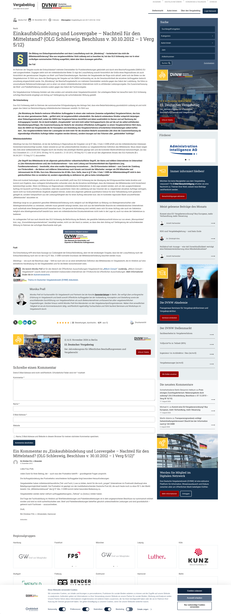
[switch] (85, 609)
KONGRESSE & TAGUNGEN (196, 2)
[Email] (34, 322)
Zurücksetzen (209, 63)
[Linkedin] (25, 322)
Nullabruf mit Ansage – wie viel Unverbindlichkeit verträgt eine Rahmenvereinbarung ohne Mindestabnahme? (187, 247)
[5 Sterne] (68, 323)
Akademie (157, 2)
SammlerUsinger (102, 294)
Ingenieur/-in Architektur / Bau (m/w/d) (178, 353)
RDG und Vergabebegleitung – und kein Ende (180, 231)
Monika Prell (22, 20)
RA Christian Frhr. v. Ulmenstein (31, 461)
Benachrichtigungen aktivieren (173, 196)
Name (16, 404)
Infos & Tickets (143, 352)
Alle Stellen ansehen (169, 374)
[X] (15, 322)
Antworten (23, 519)
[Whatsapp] (20, 322)
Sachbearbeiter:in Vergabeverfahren (176, 333)
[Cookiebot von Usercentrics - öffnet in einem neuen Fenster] (31, 609)
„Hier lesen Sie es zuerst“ (21, 8)
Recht (15, 28)
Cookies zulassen (194, 591)
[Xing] (29, 322)
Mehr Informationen (169, 494)
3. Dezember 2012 (26, 463)
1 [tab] (185, 160)
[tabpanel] (187, 151)
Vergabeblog (24, 4)
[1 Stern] (57, 323)
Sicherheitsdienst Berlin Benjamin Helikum (178, 390)
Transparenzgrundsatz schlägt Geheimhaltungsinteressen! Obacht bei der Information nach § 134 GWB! (184, 421)
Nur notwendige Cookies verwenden (194, 606)
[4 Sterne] (65, 323)
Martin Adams (166, 418)
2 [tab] (189, 160)
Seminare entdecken (169, 318)
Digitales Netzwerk (173, 2)
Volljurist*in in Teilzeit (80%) (173, 343)
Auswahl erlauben (194, 598)
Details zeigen (142, 609)
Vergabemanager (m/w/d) (171, 363)
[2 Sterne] (60, 323)
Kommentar (18, 377)
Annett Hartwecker (173, 223)
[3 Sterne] (63, 323)
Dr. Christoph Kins (173, 239)
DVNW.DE (213, 2)
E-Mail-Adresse (20, 415)
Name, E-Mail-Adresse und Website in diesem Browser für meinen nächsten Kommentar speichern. (57, 436)
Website (16, 425)
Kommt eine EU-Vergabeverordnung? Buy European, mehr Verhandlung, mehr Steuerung (186, 215)
